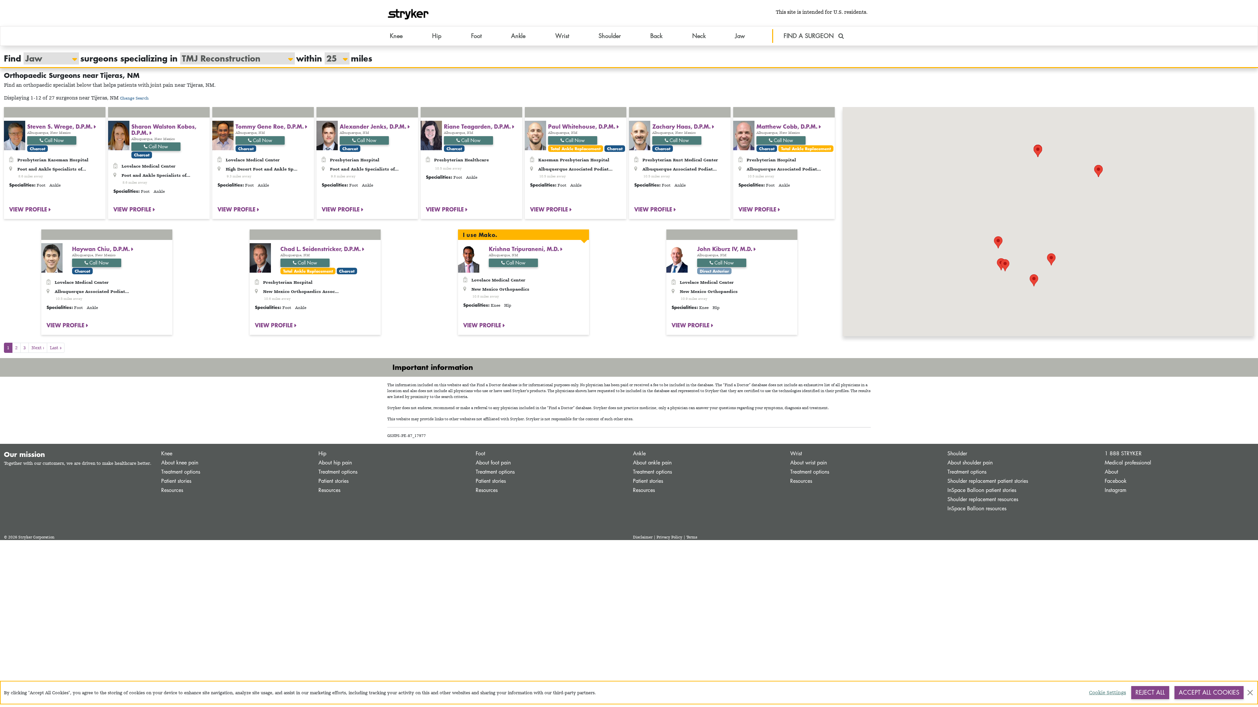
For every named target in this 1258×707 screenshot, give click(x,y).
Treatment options (180, 471)
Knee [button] (396, 36)
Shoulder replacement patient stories (987, 481)
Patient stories (176, 481)
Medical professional (1128, 462)
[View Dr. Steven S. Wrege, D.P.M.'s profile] (14, 135)
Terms (691, 537)
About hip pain (335, 462)
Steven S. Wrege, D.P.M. (60, 126)
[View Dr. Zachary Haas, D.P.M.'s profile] (639, 135)
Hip (322, 453)
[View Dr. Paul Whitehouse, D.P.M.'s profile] (535, 135)
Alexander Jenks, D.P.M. (374, 126)
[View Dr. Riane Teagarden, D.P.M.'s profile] (431, 135)
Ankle (639, 453)
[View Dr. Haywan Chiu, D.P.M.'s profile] (52, 257)
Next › (37, 347)
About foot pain (493, 462)
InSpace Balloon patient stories (981, 490)
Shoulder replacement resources (982, 499)
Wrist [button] (562, 36)
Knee (166, 453)
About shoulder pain (970, 462)
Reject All (1150, 692)
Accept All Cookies (1209, 692)
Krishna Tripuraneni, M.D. (525, 248)
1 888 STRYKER (1123, 453)
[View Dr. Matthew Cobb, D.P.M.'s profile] (743, 135)
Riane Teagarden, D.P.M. (478, 126)
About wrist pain (808, 462)
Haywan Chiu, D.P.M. (101, 248)
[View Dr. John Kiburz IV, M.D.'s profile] (677, 257)
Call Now (53, 140)
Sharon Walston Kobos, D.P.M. (163, 129)
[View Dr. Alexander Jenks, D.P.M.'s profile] (327, 135)
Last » (56, 347)
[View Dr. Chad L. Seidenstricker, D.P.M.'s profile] (260, 257)
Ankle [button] (518, 36)
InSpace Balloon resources (976, 508)
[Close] (1250, 693)
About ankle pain (652, 462)
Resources (172, 490)
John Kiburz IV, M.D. (725, 248)
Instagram (1115, 490)
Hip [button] (436, 36)
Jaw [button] (740, 36)
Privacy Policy (669, 537)
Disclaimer (643, 537)
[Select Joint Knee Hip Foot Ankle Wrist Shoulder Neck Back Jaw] (48, 58)
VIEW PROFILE (29, 209)
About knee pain (179, 462)
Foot (480, 453)
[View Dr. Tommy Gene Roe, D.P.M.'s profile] (223, 135)
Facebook (1116, 481)
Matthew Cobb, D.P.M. (787, 126)
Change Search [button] (134, 98)
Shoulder (957, 453)
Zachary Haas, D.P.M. (682, 126)
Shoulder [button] (610, 36)
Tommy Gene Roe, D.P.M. (270, 126)
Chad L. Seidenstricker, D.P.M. (321, 248)
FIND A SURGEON (810, 36)
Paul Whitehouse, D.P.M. (582, 126)
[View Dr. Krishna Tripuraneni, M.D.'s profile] (468, 257)
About (1111, 471)
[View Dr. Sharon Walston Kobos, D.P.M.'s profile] (118, 135)
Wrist (796, 453)
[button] (1098, 171)
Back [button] (656, 36)
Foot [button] (476, 36)
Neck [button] (699, 36)
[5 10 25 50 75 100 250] (334, 58)
